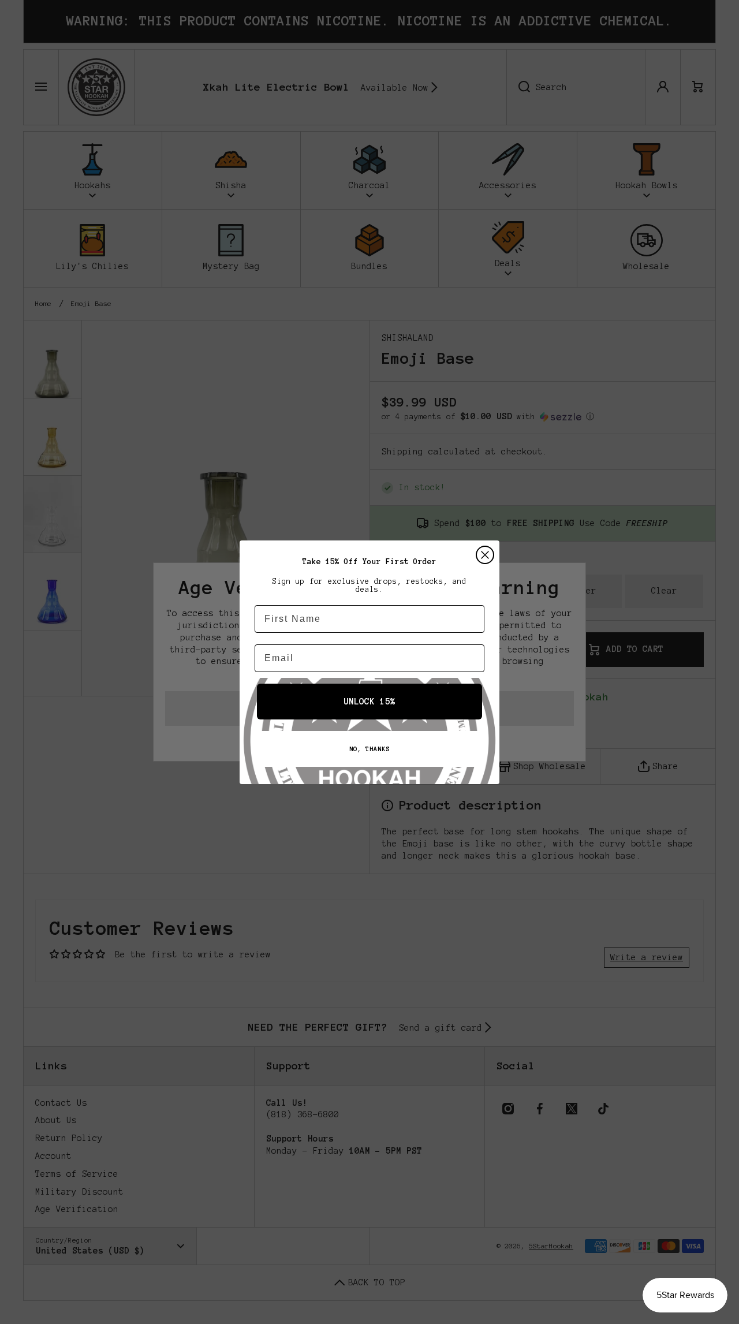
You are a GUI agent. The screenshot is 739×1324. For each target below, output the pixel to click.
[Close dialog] (485, 555)
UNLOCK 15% (369, 701)
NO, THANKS (369, 748)
